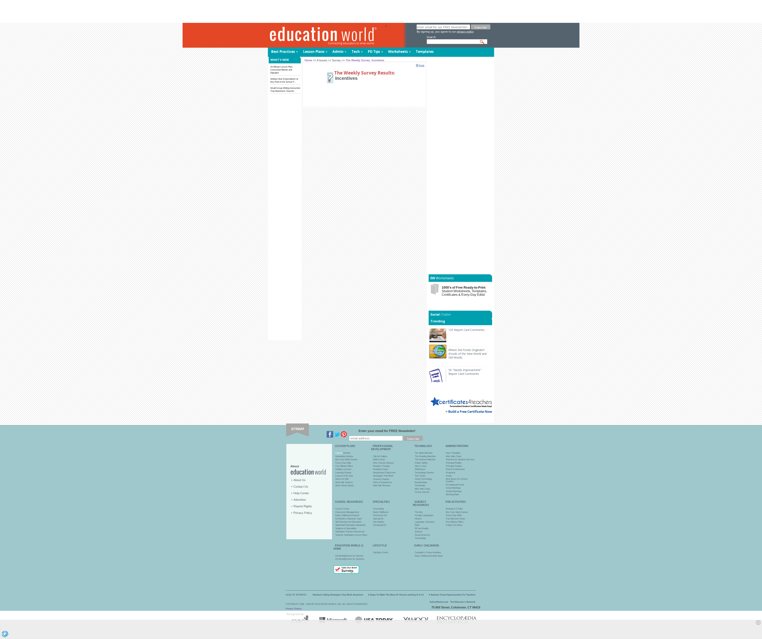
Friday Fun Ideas (454, 525)
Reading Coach (380, 469)
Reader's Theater (381, 466)
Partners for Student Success (460, 459)
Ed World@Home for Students (349, 559)
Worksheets (398, 51)
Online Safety (421, 463)
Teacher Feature (381, 479)
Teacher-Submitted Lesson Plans (351, 535)
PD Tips (374, 51)
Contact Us (300, 486)
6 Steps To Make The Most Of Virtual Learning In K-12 (396, 595)
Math (417, 525)
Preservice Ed (380, 515)
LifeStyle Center (380, 552)
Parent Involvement (455, 469)
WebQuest (420, 469)
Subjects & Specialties (346, 528)
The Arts (419, 512)
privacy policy (465, 31)
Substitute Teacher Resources (350, 531)
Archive (346, 453)
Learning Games (343, 472)
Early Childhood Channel (347, 515)
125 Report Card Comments (466, 330)
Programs (450, 472)
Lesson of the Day (344, 476)
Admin (337, 51)
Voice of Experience (382, 482)
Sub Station (378, 522)
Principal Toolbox (454, 466)
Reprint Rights (302, 506)
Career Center (342, 509)
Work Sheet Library (344, 485)
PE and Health (421, 528)
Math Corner (379, 459)
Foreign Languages (424, 515)
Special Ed (378, 518)
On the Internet (422, 492)
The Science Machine (425, 459)
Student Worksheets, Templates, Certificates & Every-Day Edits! (464, 291)
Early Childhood (380, 512)
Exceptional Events (455, 484)
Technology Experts (424, 472)
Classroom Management (347, 512)
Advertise (299, 499)
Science (418, 531)
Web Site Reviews (382, 485)
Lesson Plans (313, 51)
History (418, 518)
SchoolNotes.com (439, 602)
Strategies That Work (383, 476)
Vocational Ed (379, 525)
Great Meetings (453, 488)
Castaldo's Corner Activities (428, 552)
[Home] (326, 35)
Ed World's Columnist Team (348, 518)
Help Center (301, 493)
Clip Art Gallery (380, 456)
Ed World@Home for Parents (349, 556)
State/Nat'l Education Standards (350, 525)
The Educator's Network (462, 602)
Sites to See (420, 466)
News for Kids (342, 479)
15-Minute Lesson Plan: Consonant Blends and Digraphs (281, 70)
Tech (356, 51)
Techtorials (420, 485)
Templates (425, 51)
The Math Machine (424, 453)
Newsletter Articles (344, 456)
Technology (420, 538)
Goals (449, 476)
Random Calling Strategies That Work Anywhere (338, 595)
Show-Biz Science (344, 482)
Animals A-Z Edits (454, 509)
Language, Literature (425, 522)
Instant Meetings (454, 491)
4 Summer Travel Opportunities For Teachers (452, 595)
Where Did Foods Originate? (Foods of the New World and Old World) (467, 353)
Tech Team (420, 476)
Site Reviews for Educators (348, 522)
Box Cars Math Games (346, 459)
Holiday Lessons (343, 469)
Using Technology (423, 479)
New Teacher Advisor (383, 463)
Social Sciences (422, 535)
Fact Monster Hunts (455, 518)
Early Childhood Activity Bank (429, 556)
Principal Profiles (454, 463)
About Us (299, 480)
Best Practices (283, 51)
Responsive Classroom (384, 472)
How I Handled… (454, 453)
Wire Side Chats (422, 489)
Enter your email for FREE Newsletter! (387, 431)
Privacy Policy (302, 512)
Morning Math (452, 494)
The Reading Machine (425, 456)
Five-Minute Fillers (344, 466)
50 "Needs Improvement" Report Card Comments (464, 372)
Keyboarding (421, 482)
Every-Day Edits (343, 463)
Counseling (378, 509)
